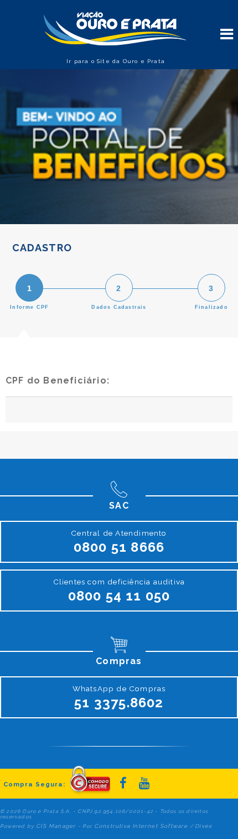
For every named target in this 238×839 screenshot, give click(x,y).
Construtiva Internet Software (141, 826)
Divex (203, 826)
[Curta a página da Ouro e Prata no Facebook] (123, 783)
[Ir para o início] (114, 29)
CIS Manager (56, 826)
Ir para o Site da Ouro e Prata (115, 61)
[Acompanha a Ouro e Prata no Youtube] (144, 783)
